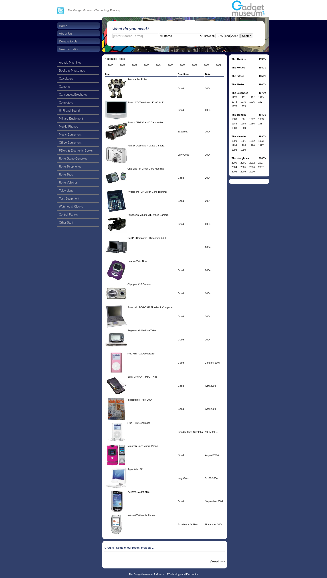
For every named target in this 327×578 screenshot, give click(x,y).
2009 (243, 171)
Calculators (66, 78)
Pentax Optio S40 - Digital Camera (145, 145)
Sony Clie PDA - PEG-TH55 (142, 376)
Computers (66, 102)
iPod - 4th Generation (138, 423)
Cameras (65, 86)
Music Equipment (70, 134)
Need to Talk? (68, 49)
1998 (234, 149)
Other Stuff (66, 222)
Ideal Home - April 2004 (139, 399)
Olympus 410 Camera (139, 284)
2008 (234, 171)
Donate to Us (68, 41)
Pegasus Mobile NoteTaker (142, 330)
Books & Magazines (72, 70)
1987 (261, 123)
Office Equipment (70, 142)
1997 (261, 145)
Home (63, 26)
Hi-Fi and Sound (69, 110)
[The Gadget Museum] (248, 8)
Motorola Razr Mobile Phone (142, 446)
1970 (234, 97)
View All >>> (217, 561)
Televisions (66, 190)
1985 (243, 123)
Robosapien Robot (137, 79)
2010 (252, 171)
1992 (252, 141)
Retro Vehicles (68, 182)
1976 (252, 101)
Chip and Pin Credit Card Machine (145, 168)
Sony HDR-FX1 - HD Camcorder (145, 122)
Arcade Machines (70, 62)
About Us (65, 33)
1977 (261, 101)
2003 (261, 162)
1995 (243, 145)
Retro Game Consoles (73, 158)
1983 (261, 119)
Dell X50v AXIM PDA (138, 492)
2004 (234, 167)
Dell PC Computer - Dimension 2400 (146, 238)
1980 (234, 119)
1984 (234, 123)
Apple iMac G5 (135, 469)
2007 (261, 167)
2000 (234, 162)
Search (246, 36)
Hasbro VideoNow (137, 261)
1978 (234, 106)
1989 (243, 128)
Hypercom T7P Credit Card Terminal (147, 191)
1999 (243, 149)
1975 (243, 101)
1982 (252, 119)
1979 (243, 106)
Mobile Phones (68, 126)
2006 (252, 167)
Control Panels (68, 214)
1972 (252, 97)
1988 (234, 128)
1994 (234, 145)
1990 (234, 141)
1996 (252, 145)
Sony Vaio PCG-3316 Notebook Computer (150, 307)
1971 (243, 97)
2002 (252, 162)
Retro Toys (66, 174)
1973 (261, 97)
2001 (243, 162)
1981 (243, 119)
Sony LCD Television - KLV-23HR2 (146, 102)
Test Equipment (69, 198)
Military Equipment (71, 118)
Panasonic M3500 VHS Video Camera (147, 215)
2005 (243, 167)
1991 (243, 141)
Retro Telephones (70, 166)
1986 (252, 123)
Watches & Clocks (71, 206)
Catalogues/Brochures (73, 94)
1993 (261, 141)
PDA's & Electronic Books (76, 150)
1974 (234, 101)
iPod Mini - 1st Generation (141, 353)
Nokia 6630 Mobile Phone (141, 515)
